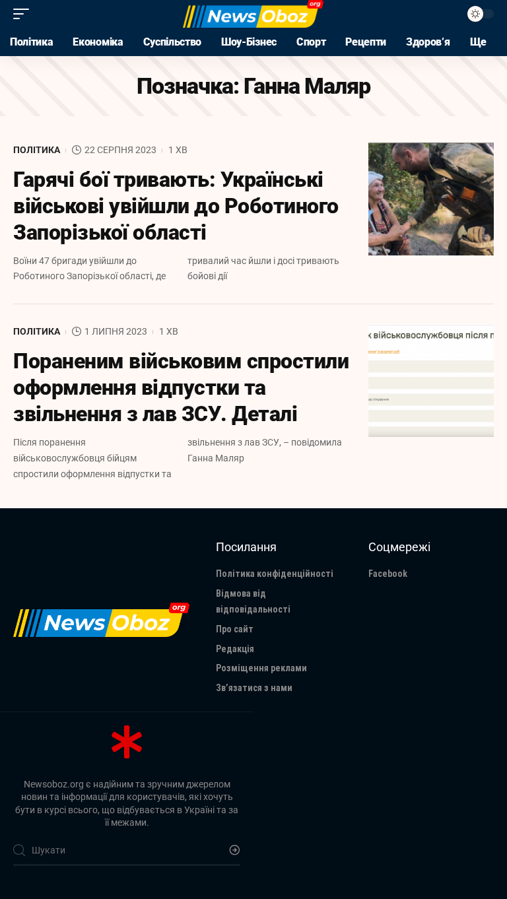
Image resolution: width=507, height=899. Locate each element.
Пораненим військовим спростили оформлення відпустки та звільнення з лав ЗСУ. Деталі (181, 387)
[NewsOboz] (253, 14)
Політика (36, 150)
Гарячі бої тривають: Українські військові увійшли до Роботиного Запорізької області (176, 206)
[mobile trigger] (24, 14)
